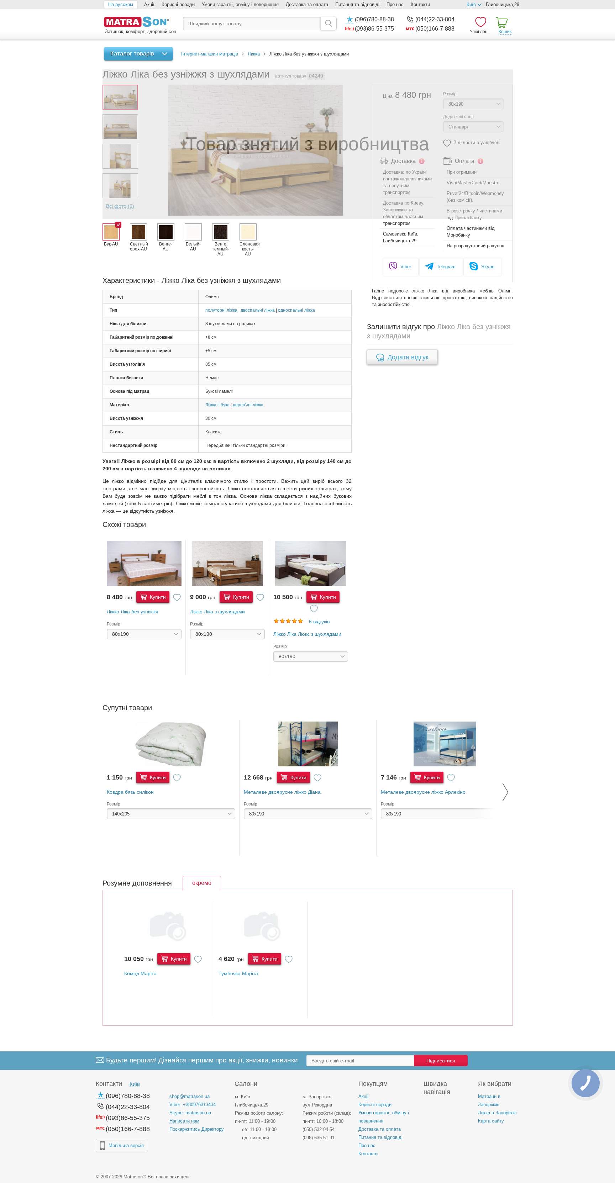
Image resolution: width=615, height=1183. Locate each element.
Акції (149, 4)
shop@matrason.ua (189, 1096)
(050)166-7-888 (434, 29)
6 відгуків (319, 621)
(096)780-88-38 (374, 19)
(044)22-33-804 (434, 19)
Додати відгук (408, 357)
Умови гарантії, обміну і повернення (240, 4)
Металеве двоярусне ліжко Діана (282, 792)
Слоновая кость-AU (248, 249)
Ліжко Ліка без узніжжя (132, 611)
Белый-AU (193, 247)
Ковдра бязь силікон (130, 792)
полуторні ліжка (221, 310)
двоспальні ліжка (258, 310)
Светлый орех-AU (138, 247)
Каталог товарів (132, 53)
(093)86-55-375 (374, 29)
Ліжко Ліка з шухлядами (217, 611)
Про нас (395, 4)
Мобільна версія (126, 1145)
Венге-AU (165, 247)
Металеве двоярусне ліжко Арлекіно (423, 792)
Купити (157, 597)
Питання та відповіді (357, 4)
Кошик (505, 31)
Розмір (113, 624)
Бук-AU (111, 244)
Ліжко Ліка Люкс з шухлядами (307, 634)
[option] (144, 607)
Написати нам (184, 1121)
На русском (120, 4)
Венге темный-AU (220, 249)
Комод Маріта (140, 973)
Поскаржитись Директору (196, 1129)
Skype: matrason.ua (190, 1112)
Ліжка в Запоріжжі (497, 1112)
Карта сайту (491, 1121)
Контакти (420, 4)
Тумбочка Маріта (238, 973)
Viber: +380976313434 (192, 1104)
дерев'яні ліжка (248, 404)
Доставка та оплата (307, 4)
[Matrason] (140, 22)
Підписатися (440, 1060)
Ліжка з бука (217, 404)
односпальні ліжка (296, 310)
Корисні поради (178, 4)
